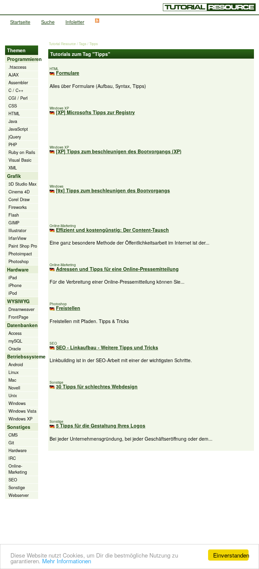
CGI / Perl (18, 98)
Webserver (18, 495)
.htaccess (17, 67)
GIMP (13, 223)
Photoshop (18, 261)
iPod (12, 293)
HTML (14, 113)
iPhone (15, 285)
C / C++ (15, 90)
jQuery (14, 137)
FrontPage (18, 317)
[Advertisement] (151, 498)
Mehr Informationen (66, 561)
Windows (17, 403)
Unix (12, 395)
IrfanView (17, 238)
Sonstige (16, 487)
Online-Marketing (17, 469)
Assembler (18, 83)
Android (15, 364)
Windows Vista (22, 411)
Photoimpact (20, 254)
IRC (12, 458)
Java (12, 121)
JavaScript (18, 129)
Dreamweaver (21, 309)
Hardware (17, 450)
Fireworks (17, 207)
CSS (12, 106)
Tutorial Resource (62, 43)
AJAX (13, 75)
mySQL (15, 341)
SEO (12, 480)
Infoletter (74, 22)
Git (11, 443)
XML (12, 168)
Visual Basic (19, 160)
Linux (13, 372)
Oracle (14, 349)
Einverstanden (231, 555)
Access (15, 333)
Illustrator (17, 230)
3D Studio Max (22, 184)
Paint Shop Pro (22, 246)
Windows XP (20, 419)
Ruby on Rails (21, 152)
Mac (12, 380)
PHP (12, 144)
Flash (13, 215)
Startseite (20, 22)
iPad (12, 278)
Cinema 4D (19, 192)
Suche (48, 22)
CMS (13, 435)
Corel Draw (19, 199)
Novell (14, 388)
